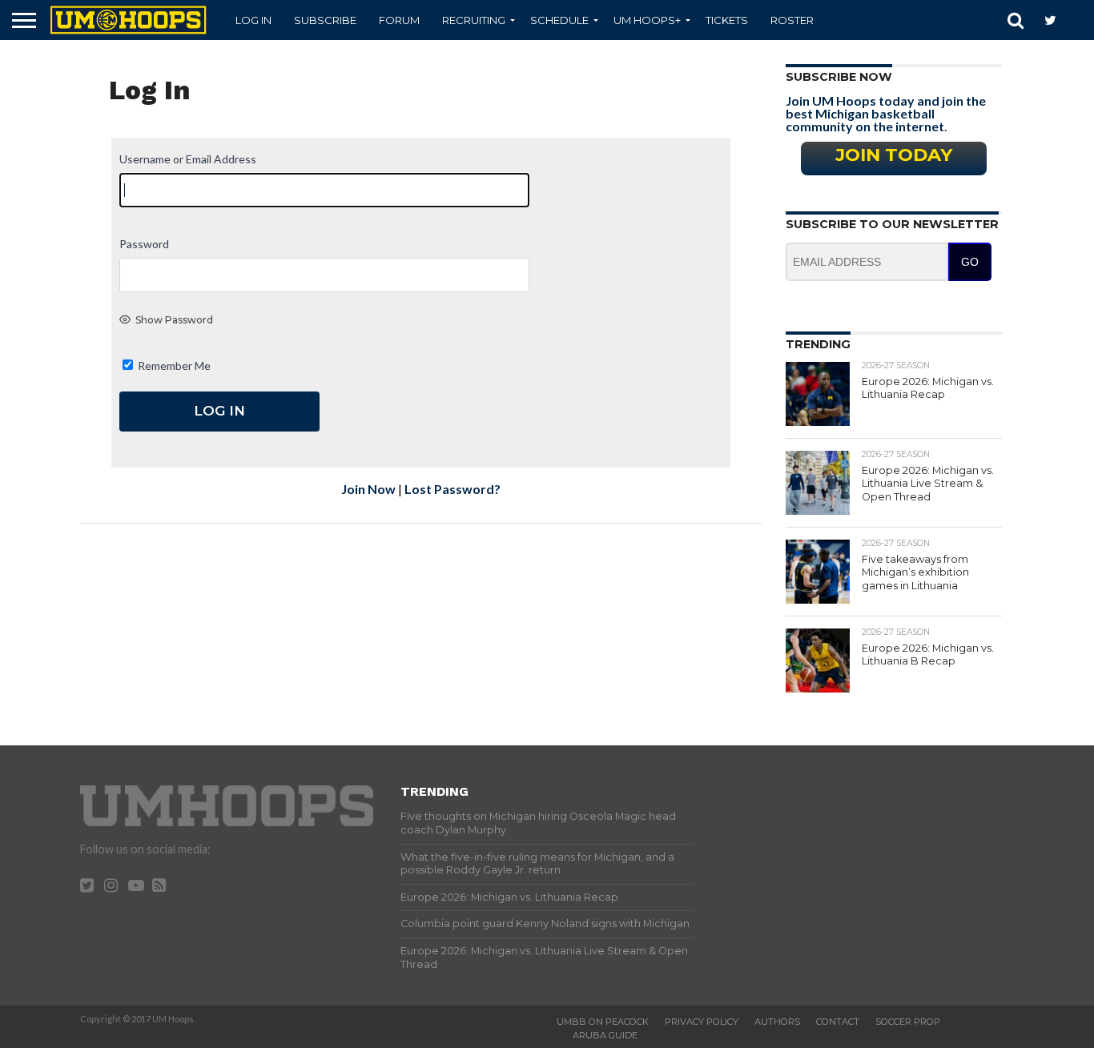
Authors (777, 1021)
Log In (253, 20)
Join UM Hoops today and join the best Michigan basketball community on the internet (886, 113)
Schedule (559, 20)
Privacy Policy (701, 1021)
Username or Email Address (187, 159)
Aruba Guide (605, 1035)
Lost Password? (452, 488)
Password (144, 244)
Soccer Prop (907, 1021)
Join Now (368, 488)
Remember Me (173, 365)
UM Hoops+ (647, 20)
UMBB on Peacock (603, 1021)
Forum (399, 20)
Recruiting (473, 20)
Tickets (727, 20)
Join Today (893, 154)
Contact (837, 1021)
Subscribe (325, 20)
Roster (792, 20)
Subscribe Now (839, 77)
